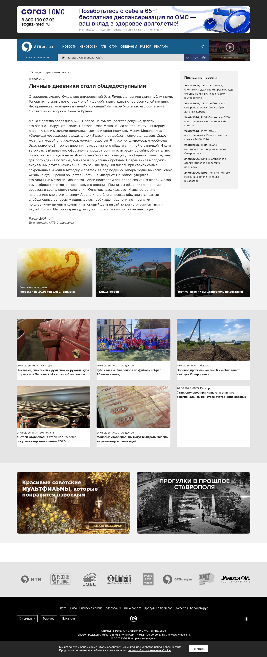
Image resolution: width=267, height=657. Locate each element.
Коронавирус (199, 608)
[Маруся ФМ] (236, 579)
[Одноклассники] (212, 618)
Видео (73, 608)
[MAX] (221, 618)
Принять (198, 649)
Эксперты (181, 608)
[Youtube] (229, 618)
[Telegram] (203, 618)
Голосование (113, 608)
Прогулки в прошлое (158, 608)
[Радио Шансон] (119, 579)
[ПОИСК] (203, 46)
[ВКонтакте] (195, 618)
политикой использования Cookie (149, 650)
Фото (62, 608)
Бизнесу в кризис (90, 608)
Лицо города (133, 608)
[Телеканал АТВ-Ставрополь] (31, 579)
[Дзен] (246, 618)
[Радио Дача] (148, 579)
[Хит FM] (206, 579)
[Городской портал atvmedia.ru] (177, 579)
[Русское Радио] (60, 579)
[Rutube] (238, 618)
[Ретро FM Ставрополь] (89, 579)
